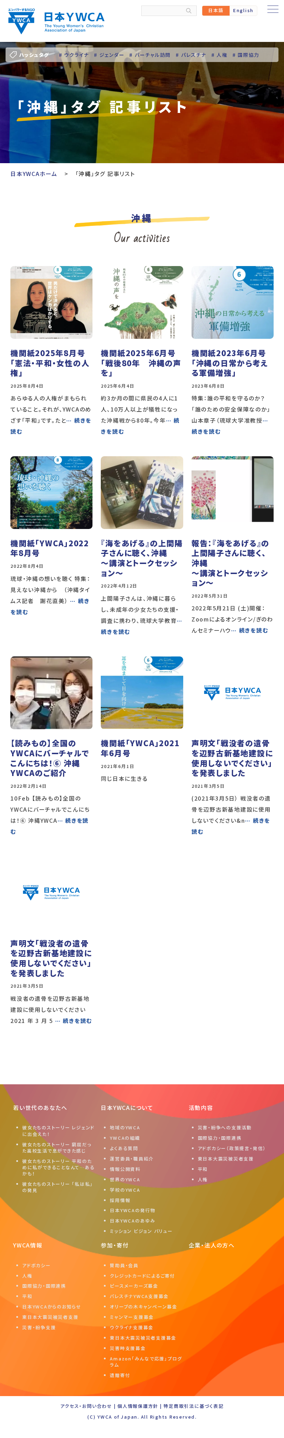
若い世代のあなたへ (40, 1107)
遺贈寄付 (120, 1375)
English (243, 10)
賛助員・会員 (124, 1265)
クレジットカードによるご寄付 (142, 1275)
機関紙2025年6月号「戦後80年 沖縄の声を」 (141, 362)
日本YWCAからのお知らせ (51, 1306)
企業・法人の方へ (212, 1245)
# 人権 (219, 54)
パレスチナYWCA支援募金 (139, 1296)
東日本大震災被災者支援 (226, 1158)
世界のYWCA (125, 1179)
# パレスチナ (191, 54)
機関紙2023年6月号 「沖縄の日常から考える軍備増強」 (230, 362)
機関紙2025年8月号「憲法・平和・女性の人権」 (49, 362)
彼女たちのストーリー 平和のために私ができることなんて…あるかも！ (58, 1167)
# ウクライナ (74, 54)
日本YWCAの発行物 (133, 1210)
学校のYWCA (125, 1189)
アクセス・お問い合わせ (86, 1406)
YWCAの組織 (125, 1138)
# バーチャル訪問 (150, 54)
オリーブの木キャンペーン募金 (143, 1306)
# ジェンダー (109, 54)
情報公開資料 (125, 1169)
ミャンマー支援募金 (132, 1317)
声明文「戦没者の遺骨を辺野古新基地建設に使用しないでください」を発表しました (232, 757)
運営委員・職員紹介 (132, 1158)
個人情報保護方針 (137, 1406)
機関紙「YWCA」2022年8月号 (49, 547)
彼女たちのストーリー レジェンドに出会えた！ (58, 1130)
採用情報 (120, 1200)
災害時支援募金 (127, 1348)
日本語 (215, 10)
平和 (203, 1169)
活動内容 (201, 1107)
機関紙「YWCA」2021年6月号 (140, 747)
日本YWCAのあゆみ (133, 1220)
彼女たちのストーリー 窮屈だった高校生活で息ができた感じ (56, 1147)
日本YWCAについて (127, 1107)
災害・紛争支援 (39, 1327)
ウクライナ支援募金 (131, 1327)
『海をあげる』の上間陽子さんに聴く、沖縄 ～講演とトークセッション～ (142, 557)
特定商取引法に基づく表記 (193, 1406)
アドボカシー (36, 1265)
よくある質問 (124, 1148)
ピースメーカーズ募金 (134, 1285)
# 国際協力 (246, 54)
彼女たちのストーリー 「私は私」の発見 (57, 1187)
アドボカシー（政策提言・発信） (232, 1148)
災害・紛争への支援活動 (225, 1127)
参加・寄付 (115, 1245)
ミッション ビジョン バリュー (141, 1231)
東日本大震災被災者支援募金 (143, 1337)
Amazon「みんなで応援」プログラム (146, 1361)
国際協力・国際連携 (220, 1138)
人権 (203, 1179)
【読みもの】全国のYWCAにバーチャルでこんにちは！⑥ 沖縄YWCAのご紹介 (49, 757)
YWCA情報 (28, 1245)
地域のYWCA (125, 1127)
